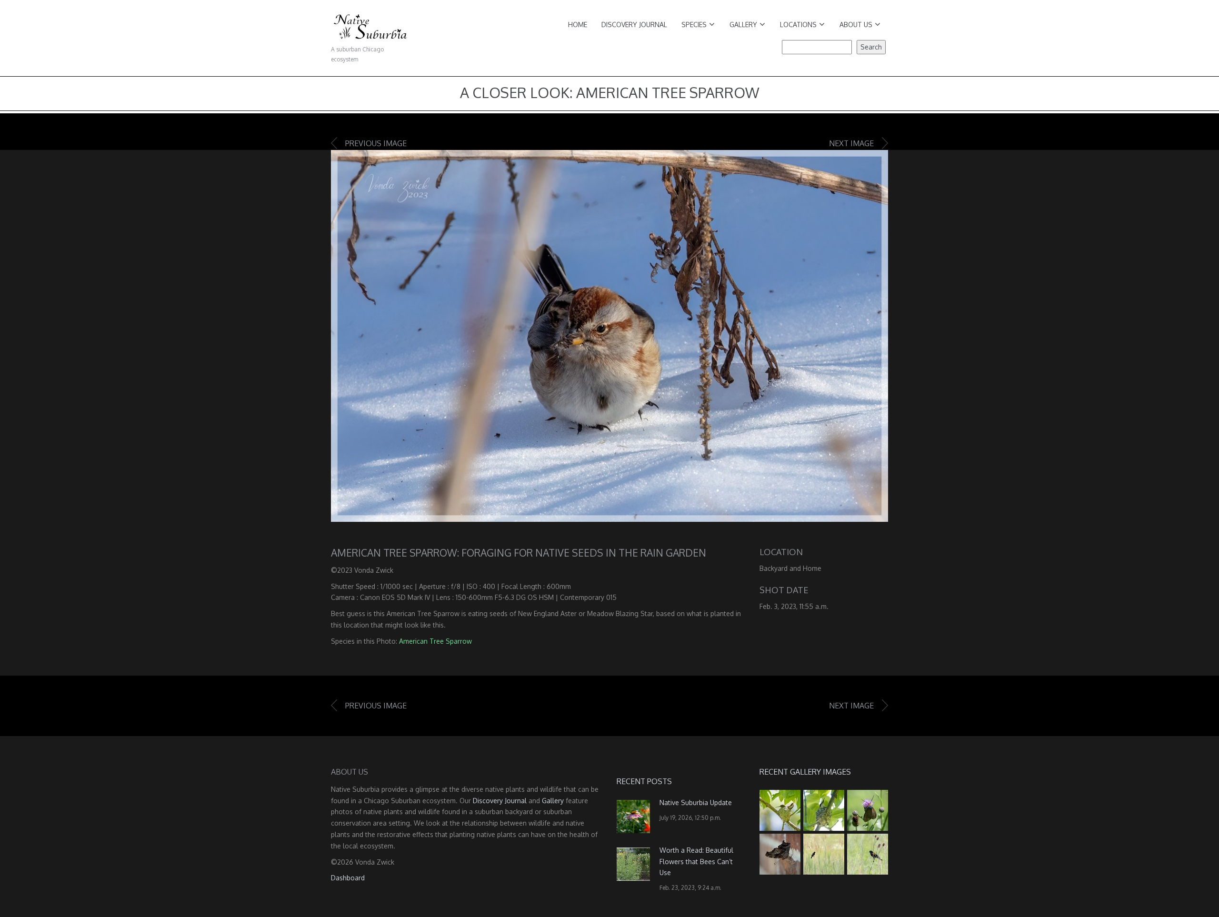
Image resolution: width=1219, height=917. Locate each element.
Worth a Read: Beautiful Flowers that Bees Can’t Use (696, 861)
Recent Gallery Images (805, 772)
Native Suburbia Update (695, 802)
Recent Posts (644, 781)
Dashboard (348, 878)
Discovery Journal (634, 24)
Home (577, 24)
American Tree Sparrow (435, 641)
